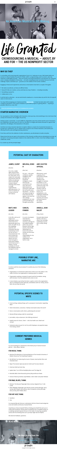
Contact (22, 440)
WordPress (14, 450)
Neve (2, 450)
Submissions (33, 440)
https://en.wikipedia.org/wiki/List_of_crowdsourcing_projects (17, 108)
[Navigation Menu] (55, 2)
